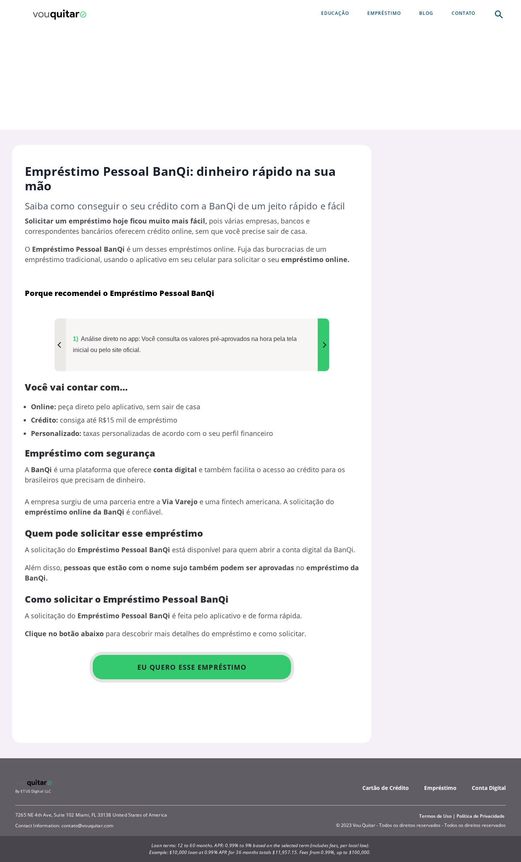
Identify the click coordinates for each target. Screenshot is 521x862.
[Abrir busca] (498, 13)
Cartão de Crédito (385, 787)
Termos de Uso (435, 816)
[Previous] (60, 344)
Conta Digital (489, 787)
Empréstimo (440, 787)
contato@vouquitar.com (87, 825)
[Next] (323, 344)
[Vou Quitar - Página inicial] (59, 13)
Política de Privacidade (481, 816)
